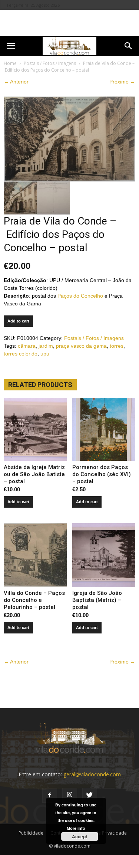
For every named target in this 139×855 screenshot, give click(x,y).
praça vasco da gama (81, 346)
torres (116, 346)
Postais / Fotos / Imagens (50, 63)
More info (76, 828)
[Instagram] (69, 795)
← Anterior (16, 82)
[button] (128, 46)
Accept (79, 836)
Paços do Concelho (80, 296)
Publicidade (31, 833)
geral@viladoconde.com (92, 774)
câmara (27, 346)
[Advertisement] (69, 23)
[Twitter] (89, 795)
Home (10, 63)
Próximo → (122, 82)
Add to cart (18, 321)
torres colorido (20, 354)
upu (44, 354)
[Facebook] (49, 795)
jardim (46, 346)
